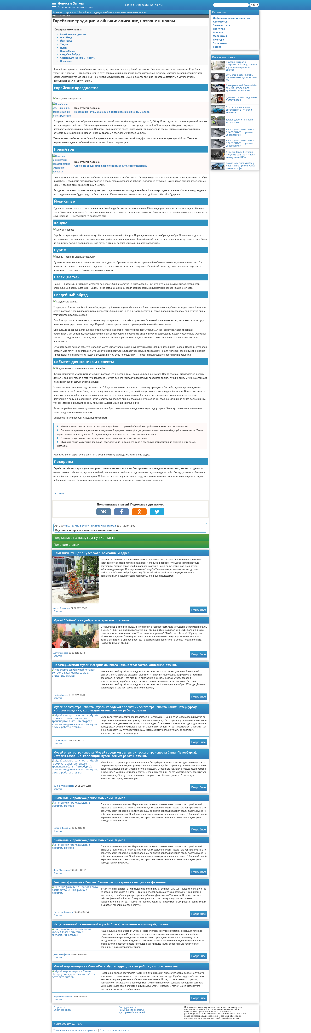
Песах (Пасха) (67, 51)
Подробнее (198, 609)
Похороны (66, 61)
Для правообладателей (132, 1012)
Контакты (156, 5)
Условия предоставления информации (75, 1030)
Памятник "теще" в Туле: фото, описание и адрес (91, 553)
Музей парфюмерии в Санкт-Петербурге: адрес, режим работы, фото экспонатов (115, 966)
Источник (58, 493)
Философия (220, 35)
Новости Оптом (71, 3)
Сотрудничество (128, 1007)
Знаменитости (221, 25)
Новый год (66, 37)
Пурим (64, 47)
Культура (57, 611)
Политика (219, 28)
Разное (217, 46)
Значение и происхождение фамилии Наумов (89, 798)
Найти (254, 4)
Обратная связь (62, 1010)
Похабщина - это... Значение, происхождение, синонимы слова (111, 111)
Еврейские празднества (73, 34)
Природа (218, 32)
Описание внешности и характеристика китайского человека (110, 165)
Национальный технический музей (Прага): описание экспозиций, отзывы (111, 924)
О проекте (142, 5)
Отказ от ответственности (114, 1030)
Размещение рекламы (131, 1010)
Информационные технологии (231, 18)
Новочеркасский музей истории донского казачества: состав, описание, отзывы (115, 665)
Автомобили (220, 21)
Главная (129, 5)
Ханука (64, 44)
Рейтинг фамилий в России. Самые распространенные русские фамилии (109, 882)
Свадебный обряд (70, 54)
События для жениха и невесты (77, 57)
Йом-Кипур (66, 41)
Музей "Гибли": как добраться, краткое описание (91, 620)
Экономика (220, 43)
